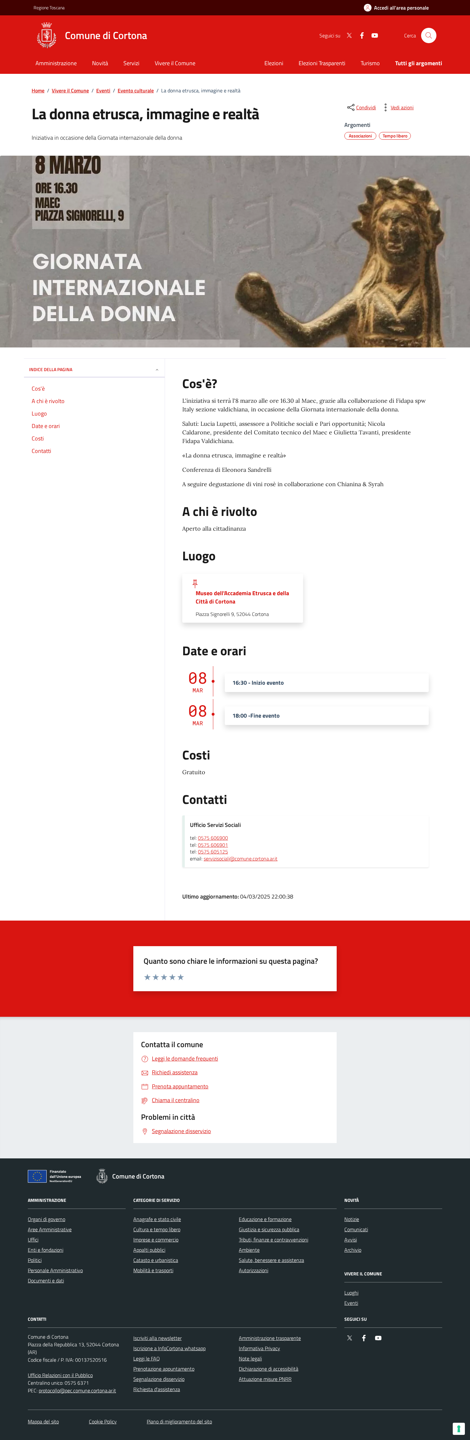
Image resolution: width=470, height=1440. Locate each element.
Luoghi (351, 1292)
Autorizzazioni (253, 1270)
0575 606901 (213, 845)
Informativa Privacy (259, 1348)
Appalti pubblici (149, 1250)
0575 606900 (213, 838)
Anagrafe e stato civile (157, 1219)
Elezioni (273, 63)
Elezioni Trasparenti (322, 63)
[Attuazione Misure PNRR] (56, 1178)
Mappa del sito (43, 1421)
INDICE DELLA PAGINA (50, 369)
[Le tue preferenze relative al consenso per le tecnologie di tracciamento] (459, 1429)
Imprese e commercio (155, 1239)
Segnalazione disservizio (158, 1379)
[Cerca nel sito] (428, 35)
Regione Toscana (49, 7)
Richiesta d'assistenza (156, 1389)
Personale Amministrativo (55, 1270)
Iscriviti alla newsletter (157, 1338)
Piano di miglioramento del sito (179, 1421)
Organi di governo (46, 1219)
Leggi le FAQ (146, 1358)
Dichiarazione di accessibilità (268, 1369)
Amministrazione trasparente (270, 1338)
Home (38, 90)
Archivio (352, 1250)
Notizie (351, 1219)
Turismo (370, 63)
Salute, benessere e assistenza (271, 1260)
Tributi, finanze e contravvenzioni (273, 1239)
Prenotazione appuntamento (163, 1369)
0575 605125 (213, 851)
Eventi (103, 90)
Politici (35, 1260)
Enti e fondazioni (45, 1250)
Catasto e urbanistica (155, 1260)
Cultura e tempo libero (156, 1229)
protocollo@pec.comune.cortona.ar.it (77, 1390)
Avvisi (350, 1239)
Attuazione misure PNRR (265, 1379)
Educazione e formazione (265, 1219)
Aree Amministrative (50, 1229)
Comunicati (356, 1229)
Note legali (250, 1358)
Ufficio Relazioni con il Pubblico (60, 1375)
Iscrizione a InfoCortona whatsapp (169, 1348)
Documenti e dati (46, 1280)
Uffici (33, 1239)
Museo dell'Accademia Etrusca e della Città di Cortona (242, 597)
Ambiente (249, 1250)
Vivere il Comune (70, 90)
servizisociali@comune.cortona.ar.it (241, 858)
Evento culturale (136, 90)
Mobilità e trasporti (153, 1270)
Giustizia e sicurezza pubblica (269, 1229)
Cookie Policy (103, 1421)
